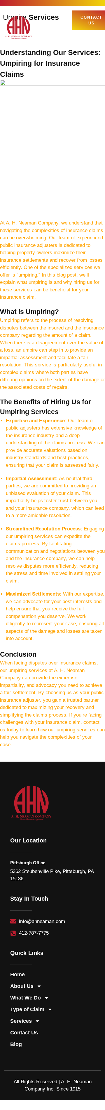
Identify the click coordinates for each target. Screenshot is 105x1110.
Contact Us (24, 1033)
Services (21, 1021)
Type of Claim (27, 1009)
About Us (22, 986)
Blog (16, 1044)
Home (17, 974)
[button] (95, 37)
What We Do (25, 998)
